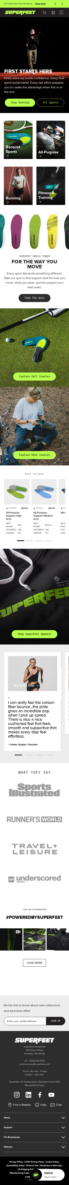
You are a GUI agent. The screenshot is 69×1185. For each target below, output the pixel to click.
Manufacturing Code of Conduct (25, 1173)
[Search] (44, 12)
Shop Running (20, 102)
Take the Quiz (34, 298)
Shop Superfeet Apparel (34, 634)
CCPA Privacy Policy (34, 1162)
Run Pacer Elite (24, 685)
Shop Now (40, 3)
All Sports (50, 102)
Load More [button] (34, 962)
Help (43, 1104)
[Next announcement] (62, 4)
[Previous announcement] (55, 4)
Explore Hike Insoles (34, 455)
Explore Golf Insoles (34, 376)
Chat (59, 1104)
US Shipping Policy (27, 1169)
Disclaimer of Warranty (51, 1165)
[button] (53, 12)
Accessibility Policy (15, 1165)
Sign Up (55, 1021)
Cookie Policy (52, 1162)
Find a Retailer (22, 1104)
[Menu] (61, 12)
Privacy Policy (16, 1162)
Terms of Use (32, 1165)
